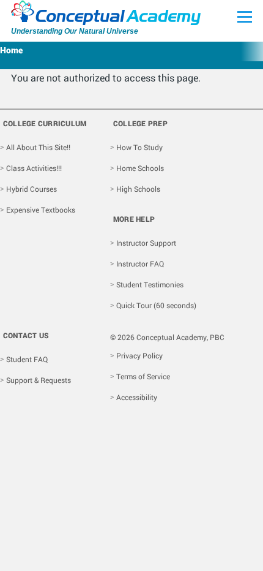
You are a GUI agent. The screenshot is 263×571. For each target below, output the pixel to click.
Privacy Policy (139, 355)
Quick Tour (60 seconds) (156, 305)
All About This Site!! (38, 147)
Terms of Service (143, 376)
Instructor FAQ (140, 263)
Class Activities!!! (34, 168)
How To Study (139, 147)
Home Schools (140, 168)
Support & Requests (38, 380)
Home (11, 50)
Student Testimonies (149, 284)
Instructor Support (146, 243)
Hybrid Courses (31, 189)
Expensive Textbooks (40, 209)
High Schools (138, 189)
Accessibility (136, 397)
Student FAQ (27, 359)
